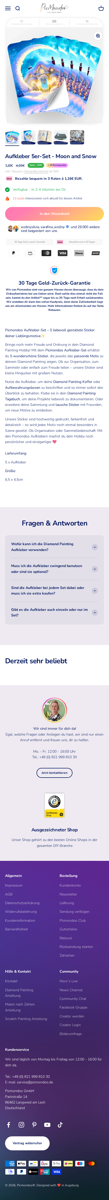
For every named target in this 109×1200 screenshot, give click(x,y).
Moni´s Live (69, 981)
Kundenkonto (70, 885)
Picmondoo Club (73, 920)
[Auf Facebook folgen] (8, 1124)
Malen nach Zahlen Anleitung (20, 1007)
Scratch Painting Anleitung (26, 1018)
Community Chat (73, 998)
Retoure (66, 938)
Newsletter (68, 894)
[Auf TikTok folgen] (60, 1124)
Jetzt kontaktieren (54, 773)
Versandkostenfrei (36, 171)
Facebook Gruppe (73, 1007)
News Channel (71, 990)
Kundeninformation (20, 920)
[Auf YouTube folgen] (47, 1124)
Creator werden (72, 1016)
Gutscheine (68, 929)
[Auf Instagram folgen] (21, 1124)
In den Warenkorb (54, 213)
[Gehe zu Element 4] (61, 138)
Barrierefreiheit (16, 929)
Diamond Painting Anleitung (19, 993)
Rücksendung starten (76, 946)
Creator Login (70, 1025)
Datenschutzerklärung (22, 903)
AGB (8, 894)
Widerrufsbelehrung (21, 911)
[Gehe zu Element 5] (77, 138)
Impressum (14, 885)
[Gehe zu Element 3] (45, 138)
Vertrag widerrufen (27, 1143)
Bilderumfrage (71, 1033)
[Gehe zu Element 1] (12, 138)
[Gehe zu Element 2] (28, 138)
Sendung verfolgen (74, 911)
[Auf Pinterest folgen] (34, 1124)
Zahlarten (67, 955)
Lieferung (67, 903)
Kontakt (11, 981)
